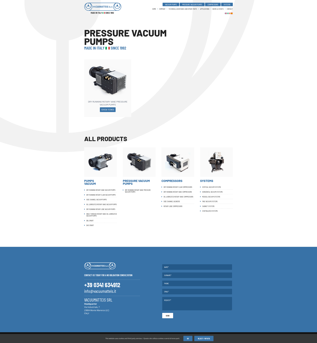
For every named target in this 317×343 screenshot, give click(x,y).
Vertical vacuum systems (211, 187)
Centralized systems (210, 211)
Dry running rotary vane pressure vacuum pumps (107, 103)
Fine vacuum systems (210, 201)
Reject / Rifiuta (204, 338)
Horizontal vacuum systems (212, 192)
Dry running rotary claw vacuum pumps (101, 195)
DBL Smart (90, 220)
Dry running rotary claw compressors (178, 187)
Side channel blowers (172, 201)
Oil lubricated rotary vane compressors (178, 196)
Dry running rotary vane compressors (178, 192)
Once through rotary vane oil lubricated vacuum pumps (101, 215)
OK (188, 338)
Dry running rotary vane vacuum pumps (100, 190)
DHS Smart (90, 225)
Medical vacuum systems (211, 196)
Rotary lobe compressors (173, 206)
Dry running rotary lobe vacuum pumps (100, 209)
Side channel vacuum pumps (96, 199)
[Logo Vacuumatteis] (102, 3)
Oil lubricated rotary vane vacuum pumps (101, 204)
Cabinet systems (208, 206)
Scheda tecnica (107, 109)
